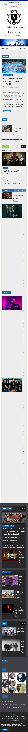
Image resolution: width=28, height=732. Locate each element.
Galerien (10, 75)
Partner (24, 718)
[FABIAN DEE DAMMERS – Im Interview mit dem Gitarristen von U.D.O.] (12, 211)
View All (24, 146)
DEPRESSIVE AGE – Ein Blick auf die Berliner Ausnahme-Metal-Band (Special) (13, 531)
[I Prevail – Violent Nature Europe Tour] (11, 647)
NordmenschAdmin (15, 87)
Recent (21, 190)
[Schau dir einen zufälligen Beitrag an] (24, 48)
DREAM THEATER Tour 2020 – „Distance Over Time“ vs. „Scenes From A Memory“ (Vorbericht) (23, 427)
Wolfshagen (16, 96)
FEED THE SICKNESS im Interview (12, 172)
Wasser (12, 96)
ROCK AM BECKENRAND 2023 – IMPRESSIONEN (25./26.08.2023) (12, 81)
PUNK (23, 93)
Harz (13, 92)
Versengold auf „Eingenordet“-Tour (20, 630)
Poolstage (20, 93)
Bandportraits (6, 525)
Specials (12, 525)
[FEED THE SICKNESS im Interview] (14, 159)
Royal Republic (21, 95)
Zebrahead (21, 96)
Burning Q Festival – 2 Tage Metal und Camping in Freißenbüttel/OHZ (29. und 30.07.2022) (19, 609)
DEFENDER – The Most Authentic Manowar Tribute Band (21, 556)
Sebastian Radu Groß (13, 537)
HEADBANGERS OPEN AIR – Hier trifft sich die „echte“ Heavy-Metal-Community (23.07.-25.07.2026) (18, 130)
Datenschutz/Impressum (14, 720)
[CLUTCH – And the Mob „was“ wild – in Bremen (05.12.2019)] (12, 336)
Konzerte (8, 716)
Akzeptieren (5, 729)
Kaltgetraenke (17, 92)
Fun (10, 92)
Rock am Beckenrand (10, 95)
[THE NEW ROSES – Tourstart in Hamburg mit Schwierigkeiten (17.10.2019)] (7, 195)
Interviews (5, 167)
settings (16, 727)
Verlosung (4, 718)
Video (8, 718)
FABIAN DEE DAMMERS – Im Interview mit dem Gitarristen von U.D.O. (23, 238)
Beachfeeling (6, 92)
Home (4, 716)
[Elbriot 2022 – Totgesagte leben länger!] (10, 582)
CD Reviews (23, 716)
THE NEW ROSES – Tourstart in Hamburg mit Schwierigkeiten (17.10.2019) (18, 196)
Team (21, 718)
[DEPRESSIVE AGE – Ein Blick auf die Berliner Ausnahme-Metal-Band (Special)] (14, 518)
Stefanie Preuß (12, 176)
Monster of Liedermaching (8, 93)
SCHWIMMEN (5, 96)
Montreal (16, 93)
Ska (9, 96)
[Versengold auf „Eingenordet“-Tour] (9, 632)
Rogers (16, 95)
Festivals (5, 75)
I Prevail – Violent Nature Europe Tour (22, 644)
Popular (8, 190)
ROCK (4, 95)
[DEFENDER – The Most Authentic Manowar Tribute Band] (10, 558)
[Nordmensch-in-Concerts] (3, 48)
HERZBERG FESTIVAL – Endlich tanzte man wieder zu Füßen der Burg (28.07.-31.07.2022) (19, 595)
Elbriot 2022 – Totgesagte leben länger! (21, 579)
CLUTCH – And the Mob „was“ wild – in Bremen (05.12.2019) (23, 326)
